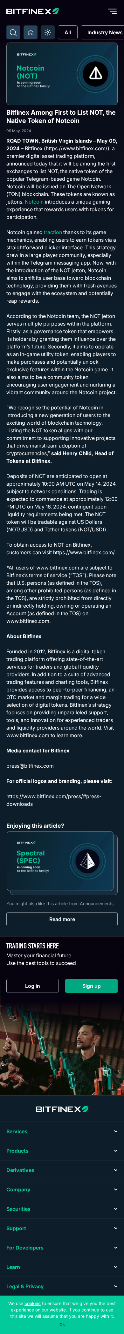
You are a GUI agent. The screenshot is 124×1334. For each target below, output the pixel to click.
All (68, 32)
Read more (62, 919)
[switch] (48, 32)
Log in (42, 987)
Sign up (100, 987)
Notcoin (34, 202)
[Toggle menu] (112, 11)
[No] (116, 1315)
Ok (62, 1324)
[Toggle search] (13, 32)
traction (53, 232)
